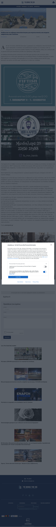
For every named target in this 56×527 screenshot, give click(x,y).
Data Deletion (20, 281)
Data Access (28, 281)
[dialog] (28, 263)
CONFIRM (18, 277)
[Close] (51, 245)
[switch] (45, 267)
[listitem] (28, 263)
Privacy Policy (36, 281)
